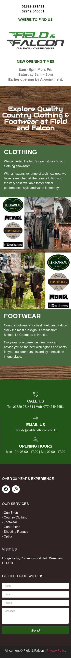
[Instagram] (16, 489)
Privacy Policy (56, 650)
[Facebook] (6, 489)
